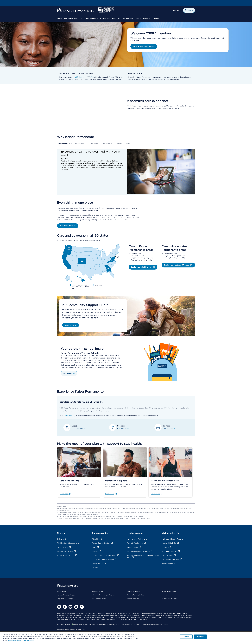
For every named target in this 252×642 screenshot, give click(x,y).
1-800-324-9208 (80, 77)
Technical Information (169, 591)
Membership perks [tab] (122, 143)
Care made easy (66, 226)
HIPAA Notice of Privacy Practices (103, 595)
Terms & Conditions (133, 591)
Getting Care (128, 18)
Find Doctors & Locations (67, 543)
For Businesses (167, 555)
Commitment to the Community (104, 555)
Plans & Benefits (91, 18)
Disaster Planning (133, 598)
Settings (186, 636)
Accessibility (61, 591)
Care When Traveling (65, 551)
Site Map (165, 595)
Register (176, 10)
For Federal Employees (171, 559)
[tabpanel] (126, 172)
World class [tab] (107, 143)
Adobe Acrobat (62, 629)
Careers (95, 567)
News (94, 547)
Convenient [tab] (93, 143)
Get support (122, 428)
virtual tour (69, 416)
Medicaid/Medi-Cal (169, 543)
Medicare (165, 547)
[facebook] (65, 607)
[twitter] (59, 607)
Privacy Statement (27, 640)
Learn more (69, 325)
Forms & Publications (135, 543)
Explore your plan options (143, 46)
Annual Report (97, 563)
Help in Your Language (65, 598)
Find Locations (77, 428)
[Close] (249, 636)
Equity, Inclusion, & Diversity (103, 559)
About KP (96, 539)
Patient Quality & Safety (101, 543)
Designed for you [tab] (65, 143)
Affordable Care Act (169, 551)
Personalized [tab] (80, 143)
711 (92, 77)
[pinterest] (76, 607)
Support (157, 18)
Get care (60, 539)
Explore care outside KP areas (176, 265)
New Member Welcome (136, 539)
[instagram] (82, 607)
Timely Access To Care (65, 555)
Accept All (200, 636)
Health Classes (62, 547)
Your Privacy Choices (99, 598)
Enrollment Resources (73, 18)
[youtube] (70, 607)
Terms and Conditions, (14, 640)
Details (165, 624)
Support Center (133, 547)
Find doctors (168, 428)
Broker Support (168, 563)
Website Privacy (97, 591)
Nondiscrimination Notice (66, 595)
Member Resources (143, 18)
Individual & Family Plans (171, 539)
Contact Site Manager (169, 598)
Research (95, 551)
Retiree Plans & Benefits (110, 18)
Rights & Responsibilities (135, 595)
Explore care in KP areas (141, 267)
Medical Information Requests (138, 551)
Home (59, 18)
